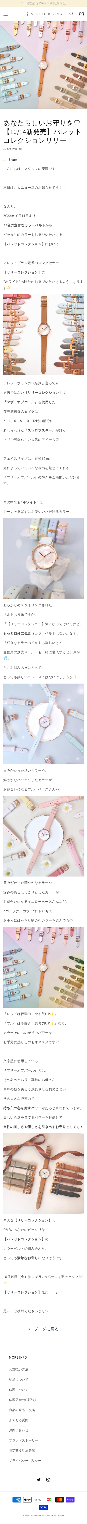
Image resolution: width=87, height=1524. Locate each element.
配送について (19, 1379)
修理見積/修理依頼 (22, 1400)
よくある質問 (19, 1420)
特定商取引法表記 (22, 1451)
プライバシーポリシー (25, 1461)
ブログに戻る (46, 1329)
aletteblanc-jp (37, 1515)
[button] (5, 14)
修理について (19, 1390)
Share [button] (12, 160)
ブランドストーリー (23, 1440)
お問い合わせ (19, 1430)
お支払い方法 (19, 1369)
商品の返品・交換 (22, 1410)
